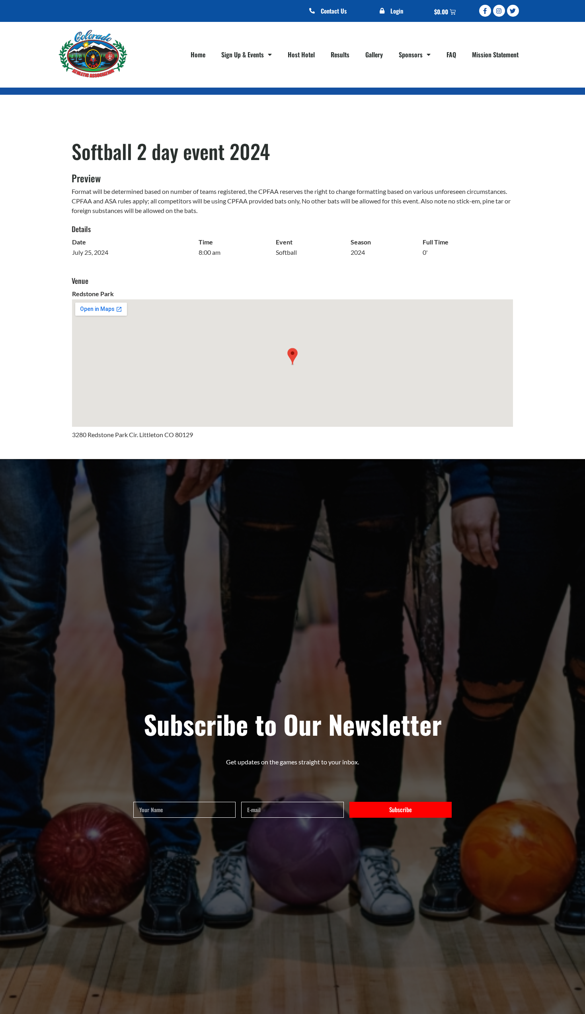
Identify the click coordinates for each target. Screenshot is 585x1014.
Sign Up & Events (242, 54)
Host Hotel (301, 54)
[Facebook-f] (485, 11)
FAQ (451, 54)
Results (340, 54)
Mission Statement (495, 54)
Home (198, 54)
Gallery (374, 54)
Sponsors (411, 54)
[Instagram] (499, 11)
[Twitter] (513, 11)
